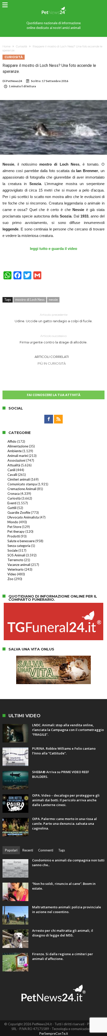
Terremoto (15, 560)
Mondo (12, 522)
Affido (11, 441)
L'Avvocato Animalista (23, 517)
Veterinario (15, 569)
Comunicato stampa (22, 484)
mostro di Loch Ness (30, 300)
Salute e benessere (21, 541)
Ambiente (14, 451)
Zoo (10, 579)
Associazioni (16, 460)
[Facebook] (48, 419)
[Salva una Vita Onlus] (53, 658)
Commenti (45, 850)
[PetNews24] (53, 5)
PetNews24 (14, 81)
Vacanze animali (18, 565)
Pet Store (14, 527)
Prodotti (13, 536)
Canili (11, 470)
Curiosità (21, 46)
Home (6, 46)
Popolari (11, 850)
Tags (61, 850)
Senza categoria (18, 546)
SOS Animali (16, 555)
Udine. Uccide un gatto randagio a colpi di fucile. (54, 318)
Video (11, 574)
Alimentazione (17, 446)
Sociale (12, 550)
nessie (53, 300)
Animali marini (17, 456)
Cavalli (12, 475)
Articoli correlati (52, 357)
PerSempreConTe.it (53, 1034)
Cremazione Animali (21, 489)
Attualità (13, 465)
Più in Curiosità (52, 363)
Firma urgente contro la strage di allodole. (53, 339)
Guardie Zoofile (18, 513)
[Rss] (58, 419)
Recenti (27, 850)
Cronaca (13, 494)
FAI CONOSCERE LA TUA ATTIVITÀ (53, 395)
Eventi (11, 503)
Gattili (11, 508)
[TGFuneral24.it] (53, 605)
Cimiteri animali (18, 479)
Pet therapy (16, 531)
